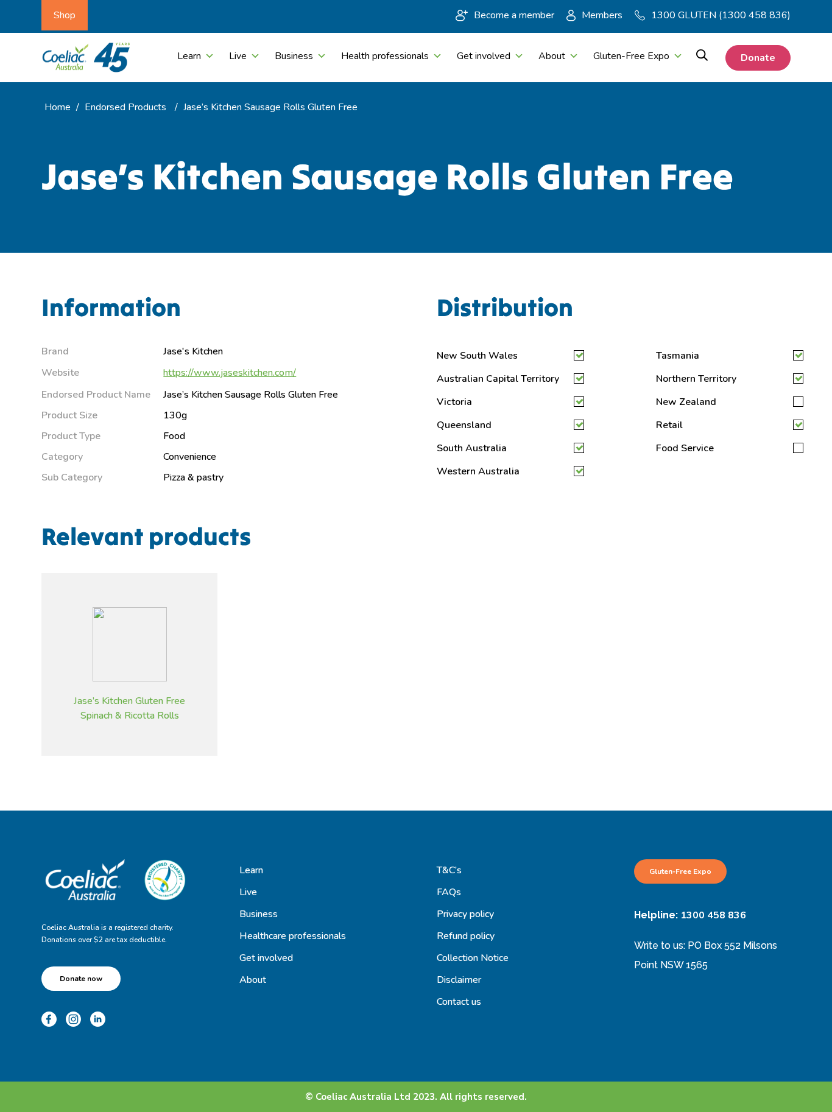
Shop (65, 15)
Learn (189, 56)
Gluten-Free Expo (631, 56)
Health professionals (385, 56)
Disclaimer (459, 980)
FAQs (449, 892)
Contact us (459, 1001)
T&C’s (449, 870)
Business (294, 56)
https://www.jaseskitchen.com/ (229, 372)
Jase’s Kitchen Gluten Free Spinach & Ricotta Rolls (129, 707)
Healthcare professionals (292, 936)
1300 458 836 (713, 915)
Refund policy (466, 936)
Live (238, 56)
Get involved (483, 56)
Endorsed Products (125, 107)
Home (57, 107)
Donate (758, 58)
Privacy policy (465, 914)
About (551, 56)
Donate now (81, 979)
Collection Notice (473, 958)
